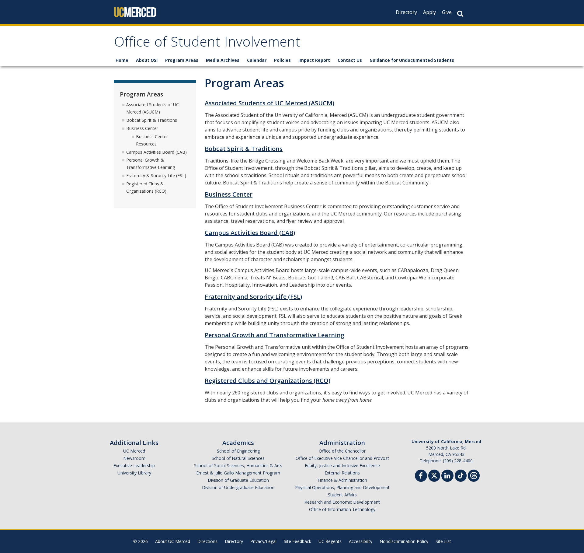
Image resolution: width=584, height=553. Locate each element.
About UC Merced (172, 541)
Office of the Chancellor (342, 451)
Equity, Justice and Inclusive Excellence (342, 465)
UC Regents (330, 541)
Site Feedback (297, 541)
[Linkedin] (447, 476)
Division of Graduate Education (238, 480)
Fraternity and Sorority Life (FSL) (253, 296)
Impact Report (314, 60)
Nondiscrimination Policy (404, 541)
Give (447, 12)
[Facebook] (421, 476)
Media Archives (222, 60)
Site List (443, 541)
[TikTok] (460, 475)
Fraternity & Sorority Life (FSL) (156, 175)
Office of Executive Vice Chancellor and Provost (342, 458)
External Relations (342, 473)
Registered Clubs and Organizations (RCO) (267, 380)
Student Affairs (342, 495)
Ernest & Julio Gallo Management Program (238, 473)
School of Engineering (238, 451)
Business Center (228, 194)
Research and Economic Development (342, 502)
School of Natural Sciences (238, 458)
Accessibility (360, 541)
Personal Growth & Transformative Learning (150, 163)
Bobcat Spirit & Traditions (244, 149)
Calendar (256, 60)
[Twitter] (434, 475)
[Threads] (473, 475)
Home (122, 60)
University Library (134, 473)
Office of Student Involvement (207, 43)
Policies (282, 60)
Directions (207, 541)
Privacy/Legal (263, 541)
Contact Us (350, 60)
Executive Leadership (134, 465)
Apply (429, 12)
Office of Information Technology (342, 509)
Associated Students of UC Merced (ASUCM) (269, 103)
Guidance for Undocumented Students (412, 60)
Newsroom (134, 458)
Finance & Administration (342, 480)
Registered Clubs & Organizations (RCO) (146, 187)
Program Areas (181, 60)
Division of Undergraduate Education (238, 487)
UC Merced (134, 451)
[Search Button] (460, 13)
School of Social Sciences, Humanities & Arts (238, 465)
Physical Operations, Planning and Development (342, 487)
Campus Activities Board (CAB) (250, 233)
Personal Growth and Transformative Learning (274, 335)
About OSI (147, 60)
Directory (406, 12)
